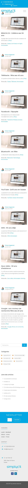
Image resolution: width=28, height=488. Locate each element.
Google (9, 327)
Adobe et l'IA (7, 393)
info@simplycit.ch (9, 4)
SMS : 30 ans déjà (8, 228)
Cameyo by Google (9, 384)
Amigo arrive (7, 398)
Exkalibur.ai (7, 381)
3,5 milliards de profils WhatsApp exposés (14, 387)
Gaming (23, 278)
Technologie (16, 157)
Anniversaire (4, 45)
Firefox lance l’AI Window (10, 390)
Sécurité (19, 361)
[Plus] (9, 40)
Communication (19, 355)
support (15, 5)
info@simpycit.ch (8, 449)
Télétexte (13, 81)
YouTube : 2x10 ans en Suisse (13, 190)
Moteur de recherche (17, 327)
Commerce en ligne (16, 43)
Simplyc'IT (7, 364)
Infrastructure (8, 361)
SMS (8, 236)
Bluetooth (10, 157)
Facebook (10, 119)
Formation (7, 358)
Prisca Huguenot (9, 54)
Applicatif (7, 355)
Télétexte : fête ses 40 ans (12, 75)
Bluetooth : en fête (9, 152)
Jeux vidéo (10, 278)
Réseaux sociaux (17, 119)
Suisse (9, 43)
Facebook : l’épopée (9, 112)
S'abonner (16, 419)
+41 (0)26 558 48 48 (8, 1)
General (18, 358)
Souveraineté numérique (10, 378)
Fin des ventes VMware (10, 396)
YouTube (9, 197)
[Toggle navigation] (24, 11)
